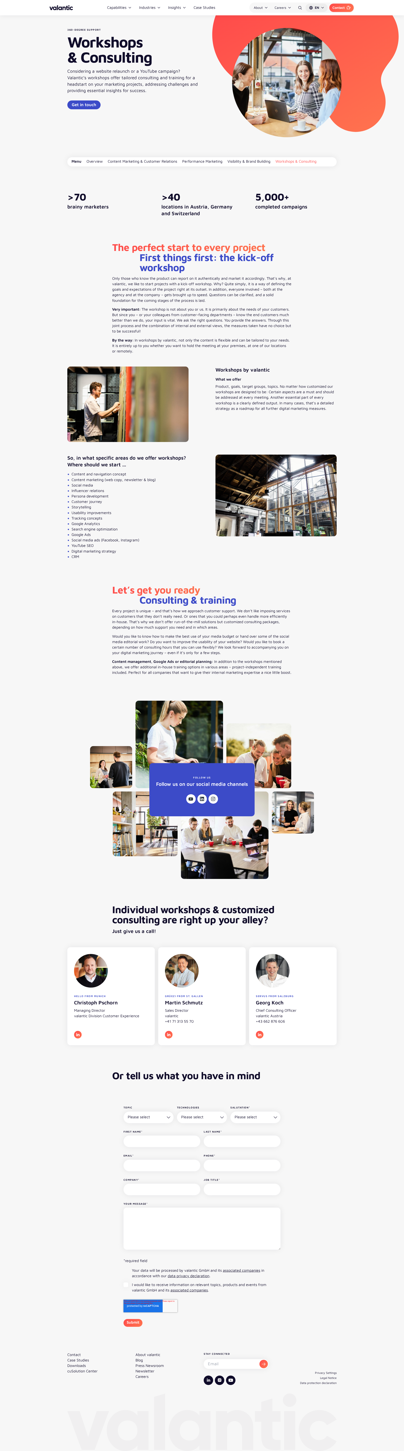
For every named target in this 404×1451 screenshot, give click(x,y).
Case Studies (204, 7)
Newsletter (145, 1371)
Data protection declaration (318, 1383)
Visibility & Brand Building (248, 161)
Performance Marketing (202, 161)
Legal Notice (328, 1378)
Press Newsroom (150, 1365)
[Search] (300, 8)
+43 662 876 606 (270, 1021)
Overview (94, 161)
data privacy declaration (188, 1276)
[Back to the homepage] (61, 8)
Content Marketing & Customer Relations (142, 161)
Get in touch (84, 104)
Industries (147, 7)
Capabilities (116, 7)
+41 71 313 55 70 (179, 1021)
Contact (338, 7)
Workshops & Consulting (295, 161)
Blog (139, 1360)
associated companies (241, 1270)
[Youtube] (191, 799)
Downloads (76, 1365)
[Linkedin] (202, 799)
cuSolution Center (82, 1371)
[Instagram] (213, 799)
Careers (280, 7)
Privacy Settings (326, 1372)
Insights (174, 7)
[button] (317, 8)
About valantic (148, 1354)
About (258, 7)
